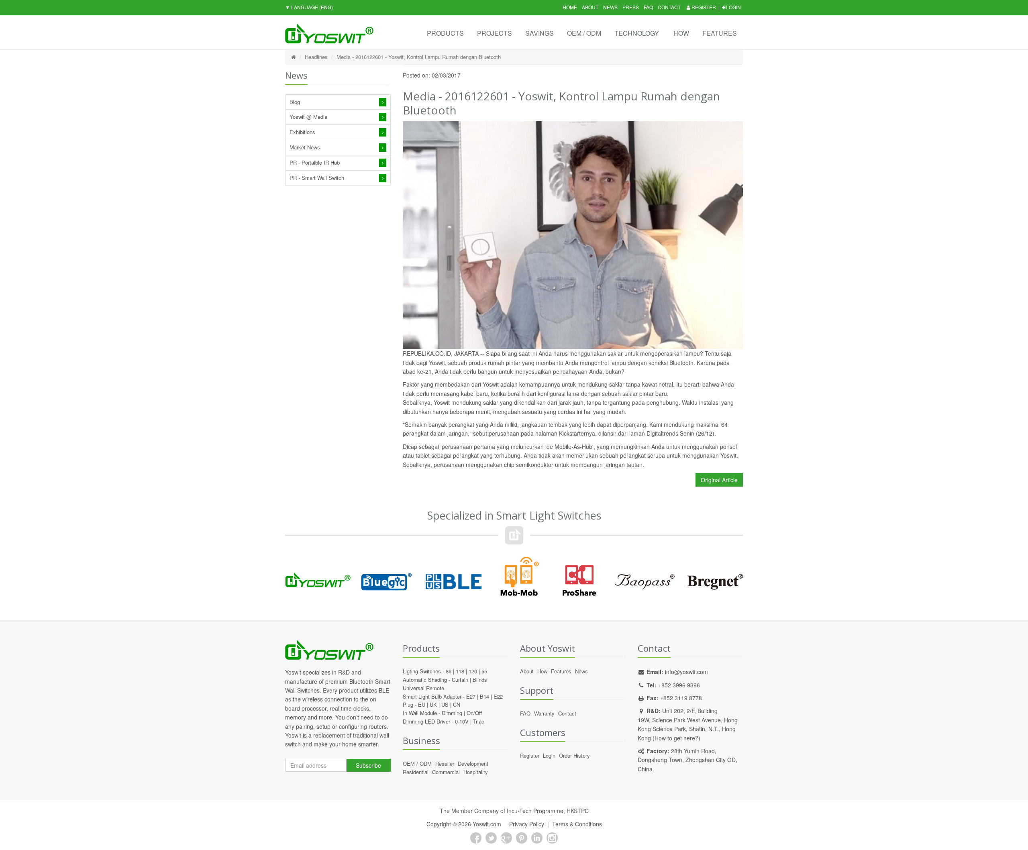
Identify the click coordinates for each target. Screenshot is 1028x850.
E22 (498, 696)
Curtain (460, 679)
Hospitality (475, 772)
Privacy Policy (526, 824)
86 (448, 671)
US (445, 704)
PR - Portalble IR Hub (315, 162)
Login (733, 7)
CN (456, 704)
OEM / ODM (584, 33)
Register (703, 7)
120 (473, 671)
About (590, 7)
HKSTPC (578, 811)
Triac (478, 721)
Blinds (480, 679)
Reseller (444, 763)
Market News (305, 147)
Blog (295, 102)
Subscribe (368, 765)
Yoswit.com (487, 824)
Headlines (316, 57)
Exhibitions (302, 132)
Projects (494, 33)
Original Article (719, 480)
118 (460, 671)
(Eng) (309, 7)
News (610, 7)
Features (719, 33)
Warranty (544, 713)
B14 (484, 696)
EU (421, 704)
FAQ (648, 7)
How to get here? (676, 738)
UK (433, 704)
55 (484, 671)
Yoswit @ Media (308, 116)
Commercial (446, 772)
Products (445, 33)
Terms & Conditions (577, 824)
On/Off (474, 713)
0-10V (462, 721)
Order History (574, 755)
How (681, 33)
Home (570, 7)
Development (473, 763)
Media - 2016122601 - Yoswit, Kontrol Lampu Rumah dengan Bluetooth (419, 57)
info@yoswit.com (686, 672)
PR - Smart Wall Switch (317, 177)
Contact (669, 7)
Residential (415, 772)
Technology (636, 33)
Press (630, 7)
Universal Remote (423, 688)
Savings (539, 33)
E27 (470, 696)
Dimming (452, 713)
